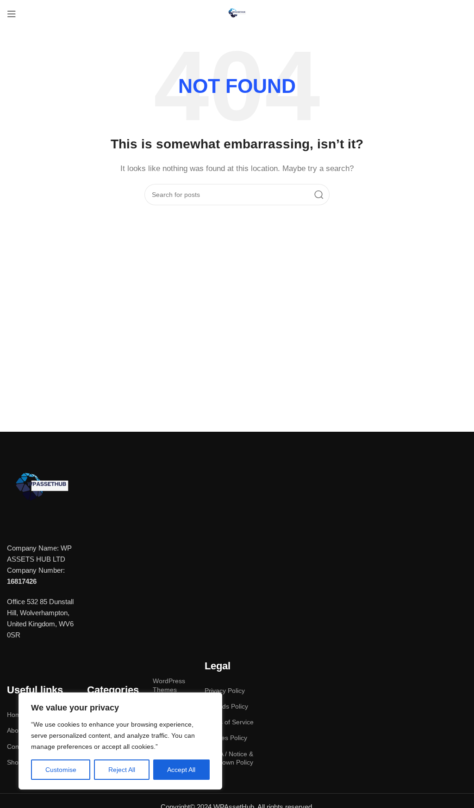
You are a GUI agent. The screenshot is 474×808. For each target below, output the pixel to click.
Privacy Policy (225, 690)
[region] (120, 741)
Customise (60, 769)
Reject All (121, 769)
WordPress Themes (169, 685)
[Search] (319, 194)
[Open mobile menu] (11, 14)
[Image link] (41, 489)
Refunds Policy (226, 706)
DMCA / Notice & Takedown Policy (229, 758)
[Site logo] (237, 13)
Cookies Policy (226, 737)
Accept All (181, 769)
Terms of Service (229, 722)
